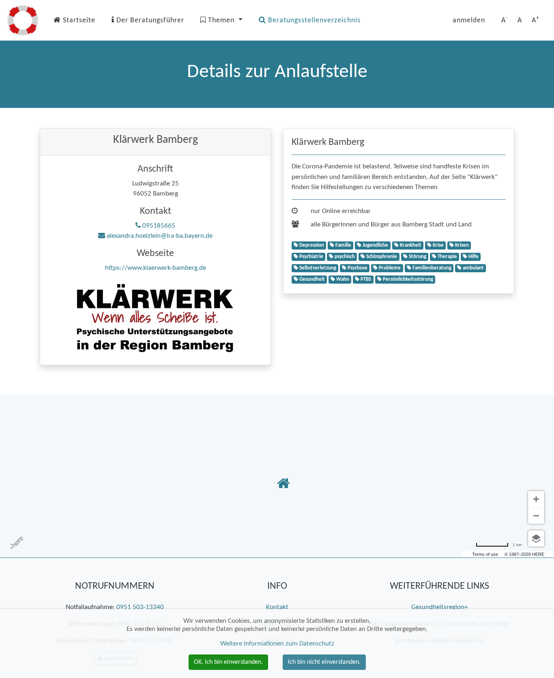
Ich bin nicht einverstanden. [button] (324, 662)
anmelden (469, 20)
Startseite (78, 20)
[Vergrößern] (536, 499)
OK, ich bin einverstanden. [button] (228, 662)
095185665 (158, 225)
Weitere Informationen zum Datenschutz (277, 643)
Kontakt (277, 607)
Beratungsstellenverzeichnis (313, 20)
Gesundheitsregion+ (439, 607)
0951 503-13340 (140, 607)
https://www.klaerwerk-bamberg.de (155, 268)
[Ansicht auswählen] (536, 538)
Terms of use (485, 554)
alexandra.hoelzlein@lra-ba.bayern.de (159, 235)
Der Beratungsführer (149, 20)
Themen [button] (221, 20)
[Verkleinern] (536, 516)
